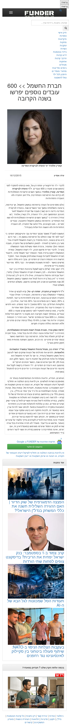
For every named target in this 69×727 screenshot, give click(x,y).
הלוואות (35, 719)
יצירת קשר (42, 715)
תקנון (52, 719)
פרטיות (44, 719)
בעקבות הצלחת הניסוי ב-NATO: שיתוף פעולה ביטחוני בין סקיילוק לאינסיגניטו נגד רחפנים (38, 651)
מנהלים (63, 64)
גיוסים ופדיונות (59, 67)
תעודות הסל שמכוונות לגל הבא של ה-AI (35, 603)
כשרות (63, 48)
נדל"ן (59, 719)
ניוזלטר (60, 715)
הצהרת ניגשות (23, 719)
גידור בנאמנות (60, 51)
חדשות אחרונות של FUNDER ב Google (36, 441)
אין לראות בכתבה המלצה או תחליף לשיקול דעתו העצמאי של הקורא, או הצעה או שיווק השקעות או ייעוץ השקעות (35, 454)
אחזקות (63, 61)
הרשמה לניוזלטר (34, 446)
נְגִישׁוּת (64, 2)
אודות (52, 715)
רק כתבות (30, 715)
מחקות (63, 42)
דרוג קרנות (61, 55)
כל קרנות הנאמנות (15, 715)
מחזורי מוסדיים (59, 71)
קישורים (28, 722)
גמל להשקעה (60, 77)
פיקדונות (62, 38)
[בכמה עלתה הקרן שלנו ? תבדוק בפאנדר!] (34, 690)
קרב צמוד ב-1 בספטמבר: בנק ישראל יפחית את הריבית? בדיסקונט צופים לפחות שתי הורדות (35, 557)
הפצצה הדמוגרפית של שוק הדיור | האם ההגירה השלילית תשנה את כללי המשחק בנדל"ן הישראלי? (36, 506)
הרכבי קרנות (61, 58)
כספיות (63, 35)
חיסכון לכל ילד (60, 74)
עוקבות (63, 45)
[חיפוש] (61, 10)
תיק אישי (62, 32)
